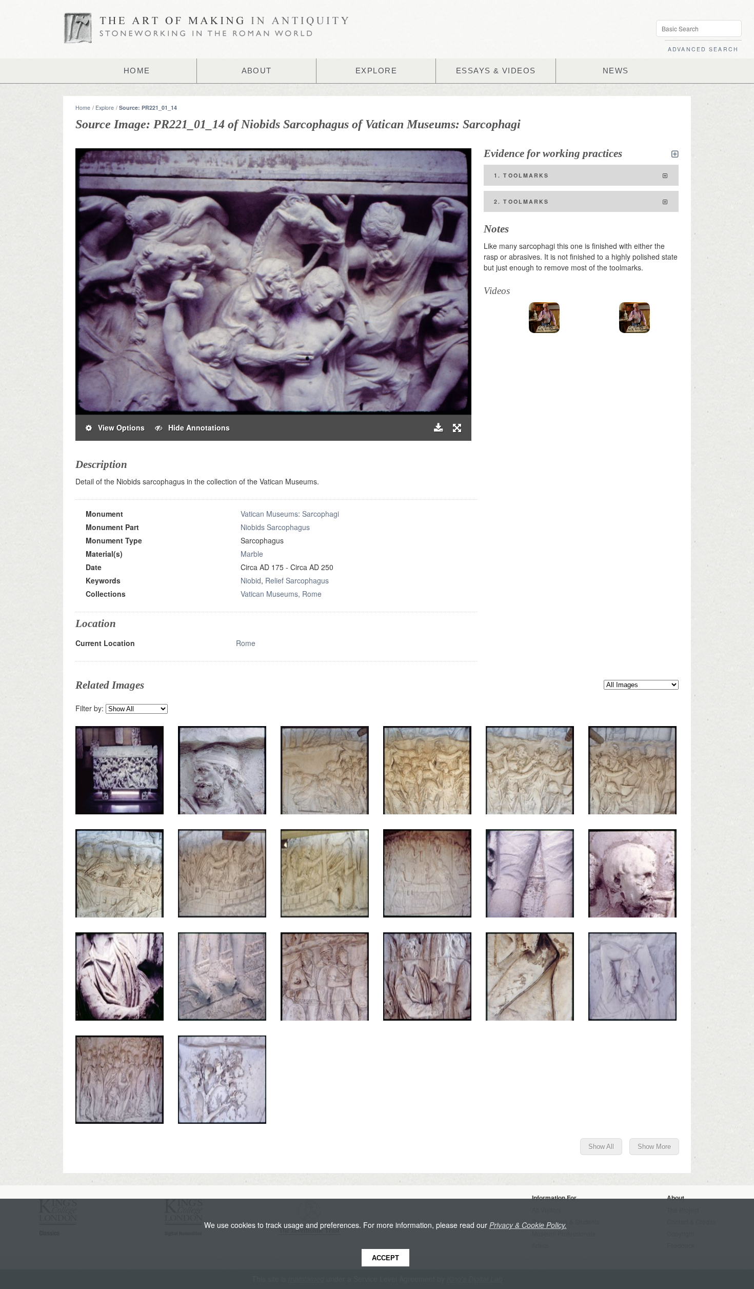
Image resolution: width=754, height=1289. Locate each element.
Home (82, 107)
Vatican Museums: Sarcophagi (290, 514)
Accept (385, 1258)
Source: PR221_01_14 (148, 107)
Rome (245, 643)
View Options (118, 427)
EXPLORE (376, 71)
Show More (654, 1146)
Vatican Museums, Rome (281, 594)
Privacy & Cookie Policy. (528, 1225)
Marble (252, 554)
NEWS (616, 71)
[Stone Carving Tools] (544, 317)
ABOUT (257, 71)
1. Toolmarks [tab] (521, 175)
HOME (137, 71)
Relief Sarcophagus (297, 580)
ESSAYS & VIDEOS (496, 71)
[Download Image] (438, 427)
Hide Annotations (196, 427)
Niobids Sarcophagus (275, 527)
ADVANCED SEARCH (703, 49)
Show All (601, 1146)
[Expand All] (675, 154)
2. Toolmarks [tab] (521, 201)
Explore (104, 107)
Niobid (251, 580)
